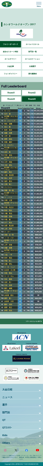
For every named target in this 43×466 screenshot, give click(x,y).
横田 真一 (8, 298)
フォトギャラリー (10, 74)
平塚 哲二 (8, 261)
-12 (20, 114)
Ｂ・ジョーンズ (9, 121)
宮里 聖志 (8, 273)
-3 (20, 213)
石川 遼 (7, 114)
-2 (20, 235)
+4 (20, 295)
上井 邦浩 (8, 229)
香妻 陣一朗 (9, 190)
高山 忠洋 (8, 178)
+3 (20, 282)
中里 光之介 (9, 207)
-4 (20, 190)
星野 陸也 (8, 139)
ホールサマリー (10, 59)
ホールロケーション (32, 59)
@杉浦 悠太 (9, 295)
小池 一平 (8, 255)
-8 (20, 133)
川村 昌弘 (8, 165)
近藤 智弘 (8, 264)
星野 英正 (8, 307)
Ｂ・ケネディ (9, 145)
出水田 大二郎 (9, 270)
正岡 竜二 (8, 184)
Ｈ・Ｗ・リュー (9, 267)
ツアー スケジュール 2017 (33, 321)
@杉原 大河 (9, 301)
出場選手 (32, 66)
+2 (20, 270)
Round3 (11, 99)
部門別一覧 (32, 52)
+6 (20, 304)
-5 (20, 175)
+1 (20, 264)
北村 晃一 (8, 282)
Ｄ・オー (7, 232)
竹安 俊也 (8, 155)
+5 (20, 301)
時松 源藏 (8, 124)
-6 (20, 149)
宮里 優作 (8, 142)
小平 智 (7, 136)
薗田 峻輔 (8, 288)
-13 (20, 111)
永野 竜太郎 (9, 226)
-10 (20, 130)
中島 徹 (7, 219)
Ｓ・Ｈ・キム (9, 276)
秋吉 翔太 (8, 210)
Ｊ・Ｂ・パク (9, 238)
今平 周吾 (8, 162)
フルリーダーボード (10, 44)
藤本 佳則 (8, 304)
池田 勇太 (8, 181)
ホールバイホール (32, 44)
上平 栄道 (8, 245)
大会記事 (10, 66)
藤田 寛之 (8, 172)
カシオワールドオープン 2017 (19, 24)
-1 (20, 245)
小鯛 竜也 (8, 213)
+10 (20, 310)
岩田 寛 (7, 152)
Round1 (11, 92)
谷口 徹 (7, 127)
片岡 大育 (8, 200)
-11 (20, 127)
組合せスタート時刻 (10, 52)
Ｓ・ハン (7, 111)
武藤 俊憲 (8, 248)
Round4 (31, 99)
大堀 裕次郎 (9, 175)
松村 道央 (8, 130)
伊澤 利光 (8, 310)
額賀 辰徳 (8, 216)
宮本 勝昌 (8, 279)
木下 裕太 (8, 223)
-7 (20, 145)
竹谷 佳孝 (8, 285)
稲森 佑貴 (8, 133)
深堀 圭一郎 (9, 235)
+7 (20, 307)
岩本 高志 (8, 258)
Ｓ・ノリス (8, 197)
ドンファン (8, 187)
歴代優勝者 (32, 74)
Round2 (31, 92)
